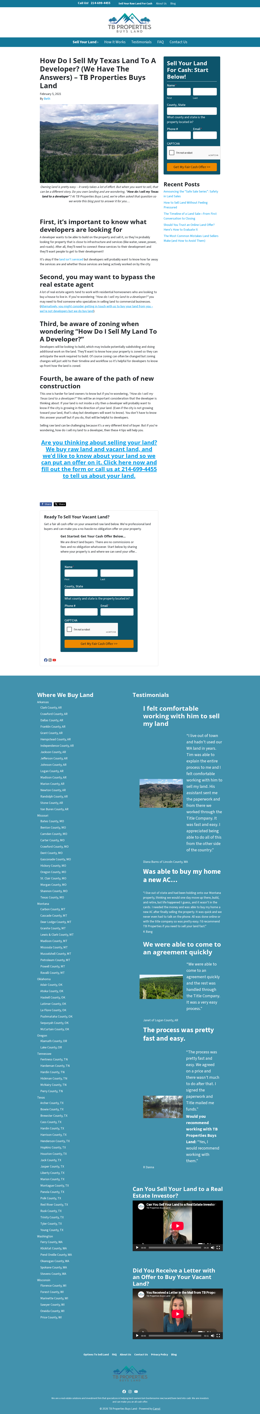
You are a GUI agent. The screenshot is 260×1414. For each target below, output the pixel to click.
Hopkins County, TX (53, 1147)
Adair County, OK (51, 985)
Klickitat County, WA (53, 1248)
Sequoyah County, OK (54, 1023)
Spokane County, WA (53, 1267)
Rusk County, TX (51, 1211)
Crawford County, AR (54, 714)
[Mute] (212, 1247)
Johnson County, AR (53, 765)
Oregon (42, 1035)
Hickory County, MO (53, 866)
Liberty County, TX (52, 1173)
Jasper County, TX (52, 1166)
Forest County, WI (52, 1292)
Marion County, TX (52, 1179)
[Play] (137, 1247)
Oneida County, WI (52, 1311)
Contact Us (178, 42)
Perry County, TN (51, 1091)
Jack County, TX (50, 1160)
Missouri (42, 815)
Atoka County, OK (51, 991)
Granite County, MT (53, 928)
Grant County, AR (51, 733)
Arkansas (43, 702)
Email (104, 606)
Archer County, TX (51, 1103)
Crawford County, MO (54, 846)
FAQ (160, 42)
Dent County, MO (51, 853)
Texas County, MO (52, 897)
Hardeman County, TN (55, 1066)
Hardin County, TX (52, 1128)
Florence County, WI (53, 1285)
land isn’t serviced (71, 259)
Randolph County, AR (54, 796)
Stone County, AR (51, 803)
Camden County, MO (53, 834)
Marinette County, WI (54, 1298)
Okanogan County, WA (54, 1261)
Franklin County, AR (52, 726)
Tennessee (44, 1054)
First (67, 579)
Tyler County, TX (51, 1224)
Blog (173, 3)
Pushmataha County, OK (56, 1016)
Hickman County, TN (53, 1078)
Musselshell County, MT (55, 954)
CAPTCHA (71, 620)
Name (69, 567)
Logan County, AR (51, 771)
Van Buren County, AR (54, 809)
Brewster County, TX (53, 1116)
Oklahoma (44, 979)
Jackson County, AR (53, 752)
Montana (43, 904)
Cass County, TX (50, 1122)
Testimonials (141, 42)
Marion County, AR (52, 784)
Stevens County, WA (53, 1274)
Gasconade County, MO (55, 859)
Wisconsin (43, 1280)
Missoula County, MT (54, 947)
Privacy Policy (159, 1354)
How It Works (115, 42)
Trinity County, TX (52, 1217)
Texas (41, 1097)
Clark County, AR (51, 707)
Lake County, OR (51, 1047)
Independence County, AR (57, 746)
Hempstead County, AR (55, 739)
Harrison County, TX (53, 1135)
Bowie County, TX (51, 1109)
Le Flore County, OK (53, 1010)
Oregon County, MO (53, 872)
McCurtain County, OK (54, 1029)
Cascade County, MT (53, 915)
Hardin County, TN (52, 1072)
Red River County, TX (54, 1204)
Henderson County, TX (55, 1141)
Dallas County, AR (51, 720)
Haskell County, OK (52, 997)
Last (102, 579)
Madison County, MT (53, 941)
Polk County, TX (50, 1198)
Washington (45, 1236)
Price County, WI (51, 1317)
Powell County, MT (52, 966)
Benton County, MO (53, 827)
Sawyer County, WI (52, 1304)
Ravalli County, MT (52, 973)
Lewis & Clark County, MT (57, 934)
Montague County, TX (54, 1185)
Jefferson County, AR (54, 758)
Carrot (156, 1409)
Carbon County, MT (52, 909)
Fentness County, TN (54, 1059)
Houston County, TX (53, 1154)
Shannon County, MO (54, 891)
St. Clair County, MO (53, 878)
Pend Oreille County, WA (56, 1255)
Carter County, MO (52, 840)
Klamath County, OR (53, 1041)
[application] (178, 1226)
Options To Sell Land (96, 1354)
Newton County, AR (53, 790)
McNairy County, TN (53, 1085)
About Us (161, 3)
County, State (74, 586)
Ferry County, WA (51, 1242)
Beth (47, 99)
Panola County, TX (52, 1192)
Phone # (70, 606)
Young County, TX (51, 1230)
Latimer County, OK (53, 1004)
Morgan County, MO (53, 885)
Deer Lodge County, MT (55, 922)
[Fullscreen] (218, 1247)
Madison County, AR (53, 777)
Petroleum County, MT (55, 960)
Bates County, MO (52, 821)
